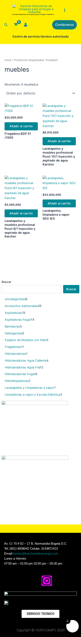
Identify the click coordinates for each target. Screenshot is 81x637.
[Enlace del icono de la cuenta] (25, 25)
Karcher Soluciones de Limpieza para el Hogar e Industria (33, 14)
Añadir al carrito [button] (21, 126)
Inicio (8, 60)
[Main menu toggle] (64, 10)
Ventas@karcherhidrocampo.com (35, 553)
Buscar (6, 282)
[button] (6, 24)
